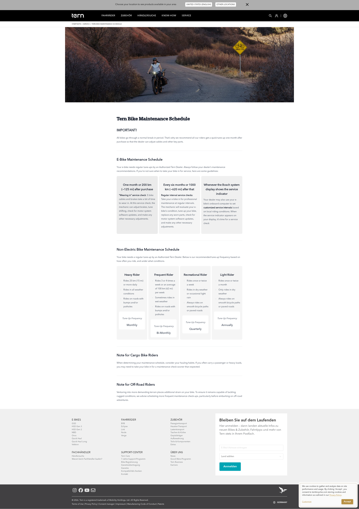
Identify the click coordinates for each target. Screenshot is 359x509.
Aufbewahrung (177, 439)
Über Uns (177, 452)
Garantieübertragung (130, 465)
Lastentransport (177, 430)
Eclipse (124, 426)
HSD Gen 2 (77, 430)
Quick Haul (77, 439)
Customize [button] (306, 502)
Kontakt (124, 474)
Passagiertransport (179, 423)
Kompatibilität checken (131, 471)
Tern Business (177, 462)
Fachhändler (81, 452)
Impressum (121, 504)
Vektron (75, 445)
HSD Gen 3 (77, 426)
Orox (74, 436)
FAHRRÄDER (108, 16)
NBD (74, 432)
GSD (74, 423)
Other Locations (226, 4)
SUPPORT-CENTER (132, 452)
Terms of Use (77, 504)
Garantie (125, 468)
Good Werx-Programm (181, 459)
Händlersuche (146, 16)
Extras (173, 445)
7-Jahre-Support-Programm (133, 459)
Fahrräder (128, 420)
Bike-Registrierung (129, 462)
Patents (161, 504)
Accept (347, 502)
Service (186, 16)
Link (123, 430)
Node (123, 432)
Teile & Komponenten (180, 442)
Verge (123, 436)
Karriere (174, 465)
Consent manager (106, 504)
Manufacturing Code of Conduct (141, 504)
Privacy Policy (91, 504)
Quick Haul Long (79, 442)
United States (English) (198, 4)
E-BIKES (76, 420)
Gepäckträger (177, 436)
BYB (123, 423)
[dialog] (328, 494)
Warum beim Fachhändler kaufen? (87, 459)
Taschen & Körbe (178, 432)
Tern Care (125, 456)
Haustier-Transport (179, 426)
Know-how (169, 16)
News (173, 456)
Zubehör (126, 16)
